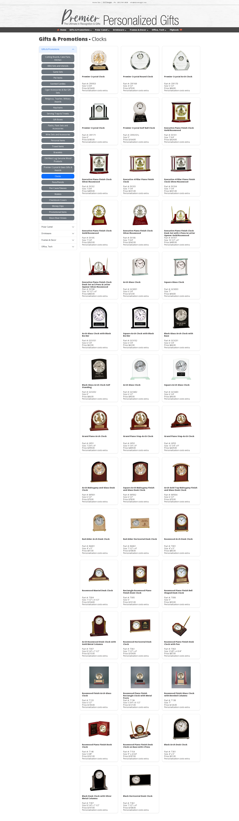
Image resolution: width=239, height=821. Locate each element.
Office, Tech (158, 29)
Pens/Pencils (58, 182)
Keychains (58, 107)
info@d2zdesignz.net (138, 2)
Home (62, 29)
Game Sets (58, 71)
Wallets (58, 194)
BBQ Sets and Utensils (58, 66)
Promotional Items (58, 212)
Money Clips (58, 206)
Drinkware (118, 29)
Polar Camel (101, 29)
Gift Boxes (58, 119)
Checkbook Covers (58, 200)
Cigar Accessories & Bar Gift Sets (58, 91)
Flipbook (175, 29)
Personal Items (58, 140)
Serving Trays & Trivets (58, 113)
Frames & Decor (138, 29)
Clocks (58, 176)
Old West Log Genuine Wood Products (58, 160)
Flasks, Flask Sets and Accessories (58, 127)
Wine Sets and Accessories (58, 134)
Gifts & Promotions (79, 29)
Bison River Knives (57, 218)
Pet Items (58, 77)
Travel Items (58, 146)
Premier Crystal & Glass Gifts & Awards (58, 169)
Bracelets (58, 152)
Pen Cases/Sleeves (58, 188)
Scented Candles (57, 83)
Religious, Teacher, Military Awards (58, 100)
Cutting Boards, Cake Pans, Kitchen (58, 58)
